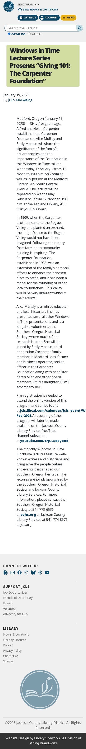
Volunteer (9, 609)
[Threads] (40, 573)
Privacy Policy (12, 651)
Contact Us (11, 656)
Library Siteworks (47, 738)
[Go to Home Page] (40, 690)
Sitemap (9, 661)
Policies (8, 645)
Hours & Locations (16, 634)
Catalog (18, 34)
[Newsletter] (12, 573)
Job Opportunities (15, 592)
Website (37, 34)
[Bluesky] (33, 573)
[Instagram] (26, 573)
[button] (28, 4)
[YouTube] (47, 573)
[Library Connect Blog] (5, 573)
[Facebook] (19, 573)
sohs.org (28, 514)
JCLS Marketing (20, 100)
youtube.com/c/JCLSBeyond (44, 440)
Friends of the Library (18, 598)
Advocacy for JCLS (15, 614)
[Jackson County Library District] (8, 6)
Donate (8, 603)
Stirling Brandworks (43, 743)
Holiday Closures (14, 640)
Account (51, 17)
